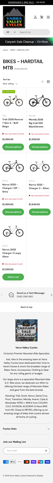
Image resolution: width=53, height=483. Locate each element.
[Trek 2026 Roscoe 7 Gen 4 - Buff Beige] (13, 101)
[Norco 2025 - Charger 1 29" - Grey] (13, 166)
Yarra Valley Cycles (18, 475)
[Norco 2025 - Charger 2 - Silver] (40, 166)
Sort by (6, 79)
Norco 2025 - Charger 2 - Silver (39, 186)
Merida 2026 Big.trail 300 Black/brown (36, 123)
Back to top (26, 307)
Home (5, 50)
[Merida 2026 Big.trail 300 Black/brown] (40, 101)
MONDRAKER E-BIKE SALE (21, 2)
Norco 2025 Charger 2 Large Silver (11, 253)
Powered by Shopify (34, 475)
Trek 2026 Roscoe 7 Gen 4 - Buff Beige (12, 123)
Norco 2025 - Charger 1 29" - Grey (11, 188)
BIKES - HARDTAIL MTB (20, 50)
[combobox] (26, 32)
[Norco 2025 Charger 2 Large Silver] (13, 231)
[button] (42, 17)
